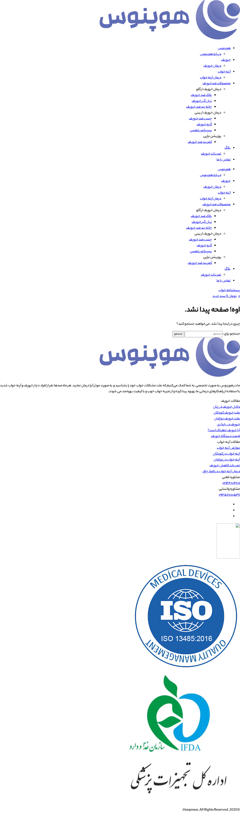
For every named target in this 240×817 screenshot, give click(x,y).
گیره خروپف (204, 125)
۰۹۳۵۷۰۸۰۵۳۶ (229, 495)
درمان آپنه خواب (210, 78)
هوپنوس (224, 48)
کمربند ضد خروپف (200, 142)
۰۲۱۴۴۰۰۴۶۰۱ (231, 483)
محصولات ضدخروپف (216, 84)
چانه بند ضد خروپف (199, 107)
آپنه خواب (224, 72)
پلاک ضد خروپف (201, 95)
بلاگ (228, 148)
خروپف (226, 60)
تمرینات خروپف (211, 154)
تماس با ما (224, 160)
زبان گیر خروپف (202, 101)
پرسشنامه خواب (229, 290)
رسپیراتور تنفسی (201, 130)
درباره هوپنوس (210, 54)
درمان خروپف (212, 66)
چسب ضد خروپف (200, 119)
